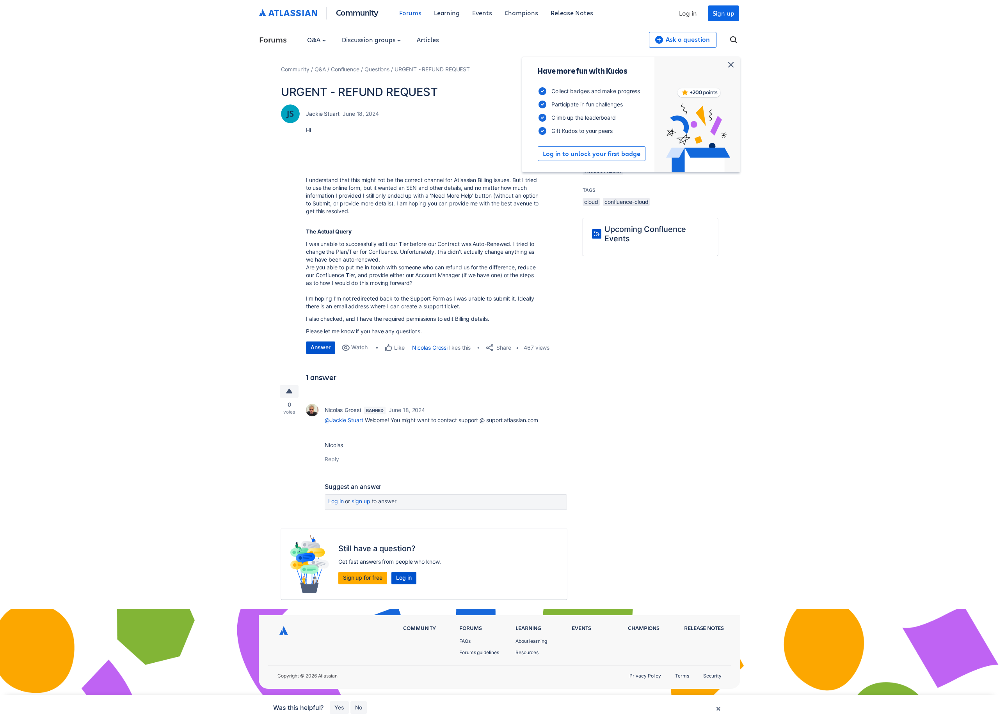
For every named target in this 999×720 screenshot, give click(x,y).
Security (712, 676)
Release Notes (572, 13)
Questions (376, 69)
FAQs (465, 641)
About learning (531, 641)
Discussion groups (369, 39)
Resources (527, 652)
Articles (428, 39)
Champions (521, 13)
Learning (447, 13)
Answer (321, 347)
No (358, 707)
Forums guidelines (479, 652)
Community (357, 12)
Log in (688, 13)
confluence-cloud (626, 201)
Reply (332, 459)
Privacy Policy (645, 676)
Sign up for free (362, 577)
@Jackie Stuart (344, 420)
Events (482, 13)
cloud (591, 201)
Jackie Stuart (323, 113)
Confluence (345, 69)
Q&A (314, 39)
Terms (682, 676)
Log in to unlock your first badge (591, 153)
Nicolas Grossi (430, 347)
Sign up (723, 13)
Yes (339, 707)
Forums (410, 13)
